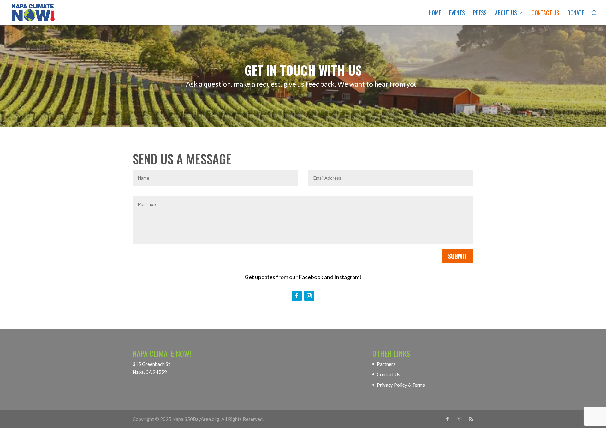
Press (480, 13)
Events (457, 13)
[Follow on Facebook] (297, 296)
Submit (457, 256)
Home (435, 13)
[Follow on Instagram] (309, 296)
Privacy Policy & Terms (401, 385)
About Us (506, 13)
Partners (386, 364)
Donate (575, 13)
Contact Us (545, 13)
